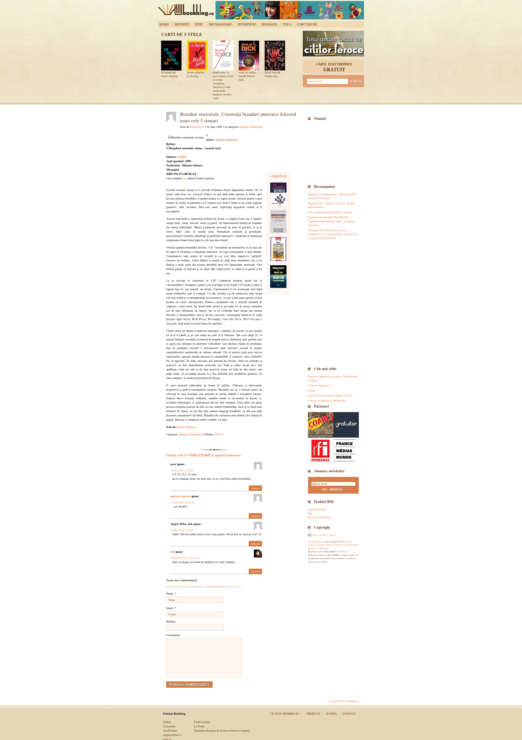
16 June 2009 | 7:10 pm (181, 470)
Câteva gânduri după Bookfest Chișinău (330, 212)
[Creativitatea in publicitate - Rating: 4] (278, 221)
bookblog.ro (187, 10)
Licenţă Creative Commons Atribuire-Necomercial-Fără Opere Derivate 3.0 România (333, 545)
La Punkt (199, 726)
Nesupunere (167, 72)
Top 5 (287, 24)
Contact (349, 713)
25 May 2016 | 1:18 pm (181, 530)
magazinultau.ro (172, 735)
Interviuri (247, 24)
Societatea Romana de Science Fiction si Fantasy (222, 730)
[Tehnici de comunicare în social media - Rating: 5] (278, 249)
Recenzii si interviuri (319, 517)
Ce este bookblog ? (285, 713)
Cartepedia (169, 726)
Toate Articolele (317, 509)
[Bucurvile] (290, 10)
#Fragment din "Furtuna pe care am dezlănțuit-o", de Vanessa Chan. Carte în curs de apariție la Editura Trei (332, 234)
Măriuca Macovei (187, 427)
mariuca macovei (180, 496)
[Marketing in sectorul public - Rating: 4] (278, 276)
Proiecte (313, 713)
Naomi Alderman (169, 76)
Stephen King (271, 76)
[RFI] (333, 450)
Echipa (331, 713)
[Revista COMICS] (320, 425)
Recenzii (182, 24)
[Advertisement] (333, 151)
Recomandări (220, 24)
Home (164, 24)
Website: (171, 621)
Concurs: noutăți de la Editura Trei (327, 400)
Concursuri (307, 24)
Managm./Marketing (250, 127)
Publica (182, 157)
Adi (172, 552)
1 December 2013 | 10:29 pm (184, 557)
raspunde (255, 488)
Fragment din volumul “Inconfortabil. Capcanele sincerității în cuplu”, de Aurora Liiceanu (331, 221)
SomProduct (170, 730)
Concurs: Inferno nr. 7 (320, 385)
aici (184, 178)
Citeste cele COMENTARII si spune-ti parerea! (203, 455)
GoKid (167, 722)
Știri (199, 24)
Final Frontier (202, 722)
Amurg (311, 390)
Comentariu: (173, 635)
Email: (171, 608)
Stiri (310, 513)
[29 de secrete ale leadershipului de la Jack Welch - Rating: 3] (278, 194)
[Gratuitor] (346, 425)
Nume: (171, 593)
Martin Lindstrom (226, 139)
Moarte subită (193, 72)
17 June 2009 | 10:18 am (182, 502)
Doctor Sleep (271, 72)
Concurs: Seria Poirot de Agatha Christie (330, 395)
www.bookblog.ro (316, 541)
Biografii (269, 24)
